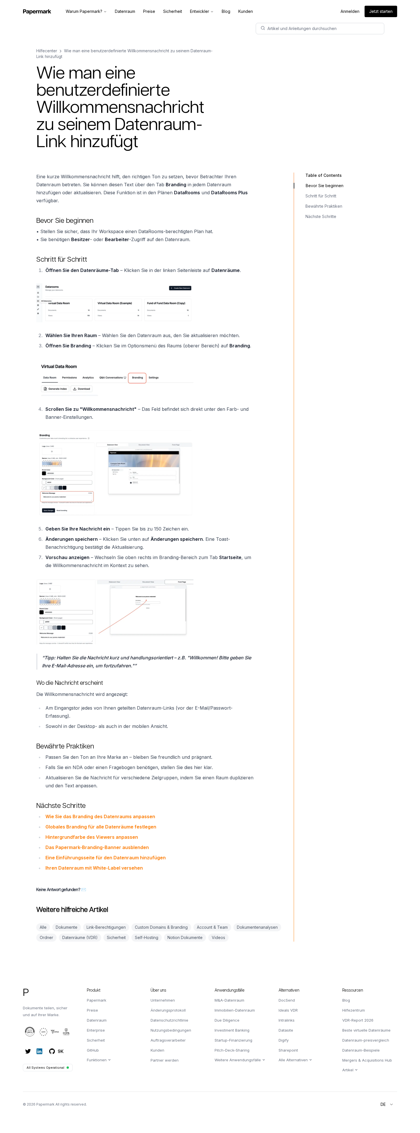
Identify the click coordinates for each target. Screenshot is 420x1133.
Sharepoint (288, 1050)
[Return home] (37, 11)
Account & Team (212, 927)
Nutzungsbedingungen (171, 1030)
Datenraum (97, 1020)
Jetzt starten (381, 11)
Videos (218, 937)
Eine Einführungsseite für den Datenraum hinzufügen (105, 857)
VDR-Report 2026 (357, 1020)
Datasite (286, 1030)
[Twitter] (28, 1051)
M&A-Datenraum (229, 1000)
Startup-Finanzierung (233, 1040)
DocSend (287, 1000)
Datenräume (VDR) (80, 937)
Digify (284, 1040)
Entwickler (199, 11)
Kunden (157, 1050)
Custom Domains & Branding (161, 927)
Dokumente (66, 927)
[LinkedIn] (39, 1051)
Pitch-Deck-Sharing (232, 1050)
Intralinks (287, 1020)
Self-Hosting (146, 937)
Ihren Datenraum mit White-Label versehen (94, 868)
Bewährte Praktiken (323, 206)
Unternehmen (163, 1000)
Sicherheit (116, 937)
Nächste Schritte (320, 216)
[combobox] (387, 1104)
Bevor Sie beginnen (324, 185)
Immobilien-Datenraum (235, 1010)
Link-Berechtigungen (106, 927)
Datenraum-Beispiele (361, 1050)
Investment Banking (232, 1030)
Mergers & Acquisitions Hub (367, 1060)
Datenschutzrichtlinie (169, 1020)
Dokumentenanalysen (257, 927)
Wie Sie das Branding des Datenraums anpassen (100, 816)
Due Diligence (227, 1020)
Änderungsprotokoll (168, 1010)
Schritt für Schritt (320, 195)
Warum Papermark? (84, 11)
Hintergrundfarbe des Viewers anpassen (91, 837)
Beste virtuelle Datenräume (366, 1030)
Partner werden (165, 1060)
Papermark (96, 1000)
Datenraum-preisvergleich (365, 1040)
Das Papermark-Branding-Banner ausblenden (97, 847)
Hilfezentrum (353, 1010)
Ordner (46, 937)
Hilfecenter (46, 50)
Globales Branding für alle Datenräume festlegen (100, 827)
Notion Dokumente (185, 937)
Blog (346, 1000)
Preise (92, 1010)
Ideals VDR (288, 1010)
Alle (43, 927)
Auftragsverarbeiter (168, 1040)
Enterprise (96, 1030)
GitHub (93, 1050)
